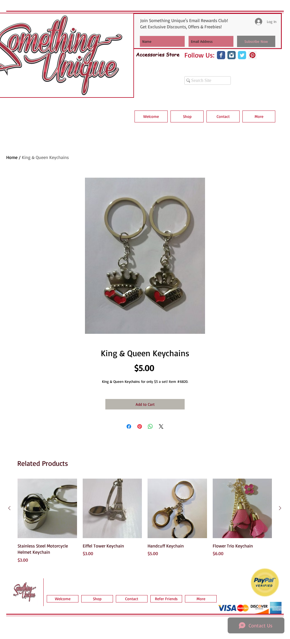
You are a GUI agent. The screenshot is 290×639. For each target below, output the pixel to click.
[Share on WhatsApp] (150, 426)
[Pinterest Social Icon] (252, 55)
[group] (144, 520)
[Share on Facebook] (128, 426)
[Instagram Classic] (231, 55)
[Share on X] (161, 426)
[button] (187, 116)
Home (12, 157)
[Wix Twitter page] (242, 55)
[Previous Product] (9, 508)
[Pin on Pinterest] (139, 426)
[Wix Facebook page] (221, 55)
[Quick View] (47, 508)
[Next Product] (280, 508)
